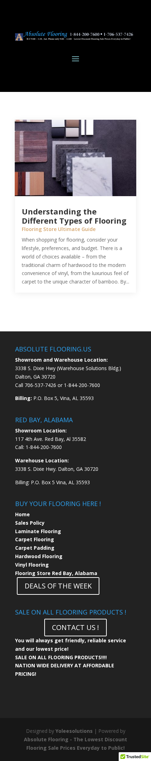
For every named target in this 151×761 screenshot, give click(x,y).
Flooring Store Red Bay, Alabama (56, 573)
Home (22, 514)
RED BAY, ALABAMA (44, 420)
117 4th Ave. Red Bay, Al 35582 (50, 439)
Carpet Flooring (34, 539)
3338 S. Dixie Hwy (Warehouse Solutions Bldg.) (68, 368)
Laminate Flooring (38, 531)
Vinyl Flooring (32, 564)
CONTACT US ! (75, 627)
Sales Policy (30, 522)
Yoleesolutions (74, 731)
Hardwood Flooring (39, 556)
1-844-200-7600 (82, 385)
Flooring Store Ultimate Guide (59, 229)
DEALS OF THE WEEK (58, 586)
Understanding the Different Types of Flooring (74, 216)
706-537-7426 (40, 385)
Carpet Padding (34, 547)
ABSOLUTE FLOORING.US (53, 349)
